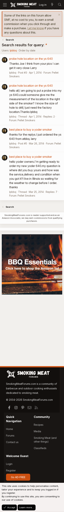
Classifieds (40, 448)
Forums (10, 435)
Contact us (12, 442)
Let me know (35, 28)
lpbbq (13, 50)
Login (9, 463)
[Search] (59, 4)
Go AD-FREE (18, 477)
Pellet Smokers (26, 120)
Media (37, 431)
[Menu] (5, 4)
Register (11, 470)
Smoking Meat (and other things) (45, 439)
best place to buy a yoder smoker (30, 129)
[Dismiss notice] (58, 15)
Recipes (38, 424)
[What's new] (52, 4)
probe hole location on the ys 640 (31, 58)
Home (9, 428)
